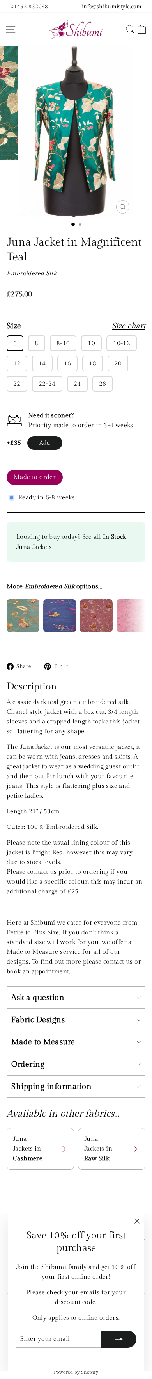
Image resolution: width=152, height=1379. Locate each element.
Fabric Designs (38, 1019)
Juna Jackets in (27, 1148)
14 (42, 363)
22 (17, 383)
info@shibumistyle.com (111, 6)
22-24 (47, 383)
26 (102, 383)
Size (76, 326)
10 (91, 343)
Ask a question (37, 997)
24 (77, 383)
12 (17, 363)
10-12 (121, 343)
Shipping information (51, 1086)
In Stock (114, 536)
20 (118, 363)
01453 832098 (29, 6)
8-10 (63, 343)
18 (92, 363)
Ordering (27, 1064)
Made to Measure (43, 1042)
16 (67, 363)
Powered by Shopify (76, 1372)
